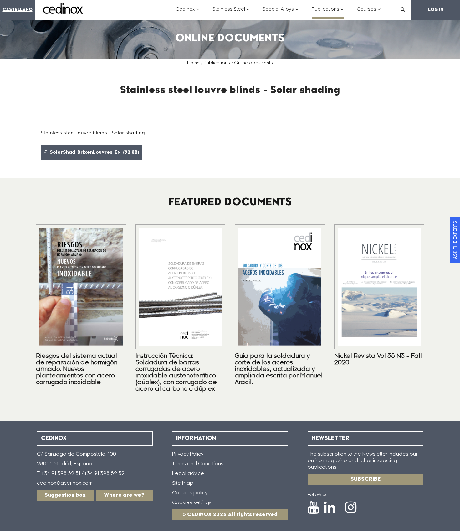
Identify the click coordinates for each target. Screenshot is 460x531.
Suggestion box (65, 495)
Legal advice (188, 473)
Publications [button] (328, 12)
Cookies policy (189, 493)
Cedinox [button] (187, 12)
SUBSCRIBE (365, 479)
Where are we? (124, 495)
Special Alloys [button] (281, 12)
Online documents (253, 63)
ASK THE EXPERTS (455, 240)
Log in (435, 10)
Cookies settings (192, 502)
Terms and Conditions (197, 463)
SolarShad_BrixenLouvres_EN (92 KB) (94, 152)
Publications (217, 63)
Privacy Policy (187, 454)
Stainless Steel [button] (231, 12)
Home (193, 63)
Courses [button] (369, 12)
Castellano (18, 10)
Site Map (182, 483)
